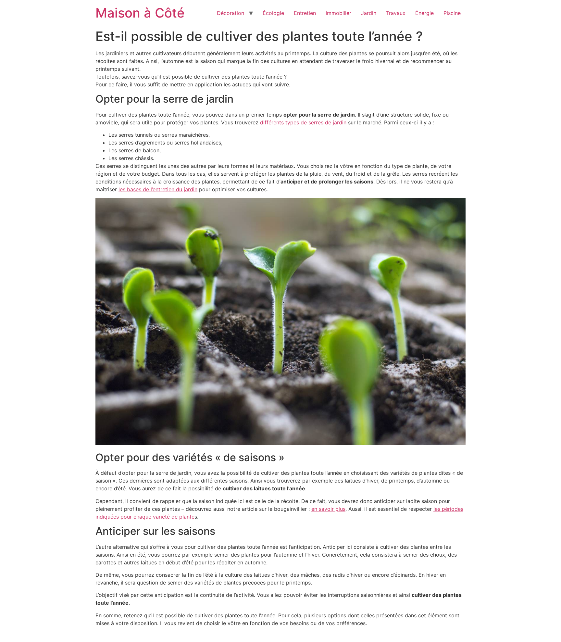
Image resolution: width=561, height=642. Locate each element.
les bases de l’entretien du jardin (157, 189)
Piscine (452, 13)
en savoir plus (328, 509)
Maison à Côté (140, 13)
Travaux (395, 13)
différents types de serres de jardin (303, 122)
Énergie (424, 13)
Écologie (273, 13)
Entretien (305, 13)
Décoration (230, 13)
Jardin (368, 13)
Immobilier (338, 13)
